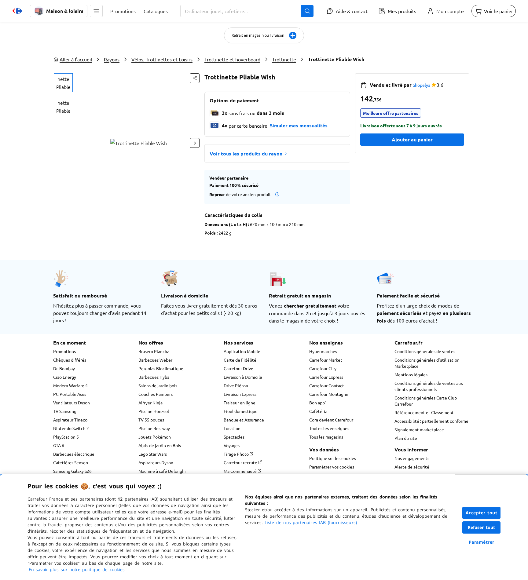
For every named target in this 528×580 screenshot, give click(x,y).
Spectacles (234, 437)
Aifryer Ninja (150, 402)
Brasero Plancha (153, 351)
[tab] (63, 82)
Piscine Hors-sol (153, 411)
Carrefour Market (325, 360)
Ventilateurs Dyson (71, 402)
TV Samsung (64, 411)
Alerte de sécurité (411, 466)
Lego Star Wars (152, 454)
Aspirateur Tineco (70, 419)
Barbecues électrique (73, 454)
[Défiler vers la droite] (195, 143)
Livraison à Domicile (243, 377)
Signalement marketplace (419, 429)
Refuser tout (481, 527)
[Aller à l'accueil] (17, 11)
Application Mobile (242, 351)
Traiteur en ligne (239, 402)
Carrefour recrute (241, 462)
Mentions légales (410, 374)
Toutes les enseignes (329, 428)
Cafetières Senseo (70, 462)
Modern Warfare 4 (70, 385)
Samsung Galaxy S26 (72, 471)
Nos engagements (411, 458)
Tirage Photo (237, 454)
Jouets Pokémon (154, 437)
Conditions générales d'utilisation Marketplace (427, 363)
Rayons (111, 59)
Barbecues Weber (155, 360)
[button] (96, 11)
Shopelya (421, 85)
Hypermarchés (323, 351)
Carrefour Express (326, 377)
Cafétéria (318, 411)
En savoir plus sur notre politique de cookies (77, 569)
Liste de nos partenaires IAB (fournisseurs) (311, 522)
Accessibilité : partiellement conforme (431, 421)
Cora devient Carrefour (331, 419)
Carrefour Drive (238, 368)
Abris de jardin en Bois (159, 445)
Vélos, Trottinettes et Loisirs (162, 59)
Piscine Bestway (154, 428)
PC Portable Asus (69, 394)
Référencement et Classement (424, 412)
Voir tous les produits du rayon (246, 153)
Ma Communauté (241, 471)
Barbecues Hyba (153, 377)
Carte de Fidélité (240, 360)
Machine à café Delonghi (162, 471)
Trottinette (284, 59)
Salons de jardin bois (157, 385)
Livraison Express (240, 394)
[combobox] (247, 11)
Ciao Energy (64, 377)
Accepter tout (481, 513)
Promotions (64, 351)
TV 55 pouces (151, 419)
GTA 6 (58, 445)
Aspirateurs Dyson (155, 462)
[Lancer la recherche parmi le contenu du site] (307, 11)
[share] (195, 78)
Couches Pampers (155, 394)
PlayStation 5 (66, 437)
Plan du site (405, 438)
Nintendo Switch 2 (71, 428)
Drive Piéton (236, 385)
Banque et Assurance (244, 419)
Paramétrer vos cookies (331, 466)
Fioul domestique (241, 411)
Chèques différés (69, 360)
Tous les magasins (326, 437)
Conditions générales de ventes (424, 351)
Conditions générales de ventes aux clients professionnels (428, 386)
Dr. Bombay (64, 368)
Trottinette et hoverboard (232, 59)
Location (232, 428)
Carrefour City (322, 368)
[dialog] (264, 527)
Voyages (232, 445)
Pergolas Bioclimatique (160, 368)
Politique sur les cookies (332, 458)
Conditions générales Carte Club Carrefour (425, 401)
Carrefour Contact (326, 385)
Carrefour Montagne (328, 394)
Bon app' (317, 402)
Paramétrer (481, 542)
